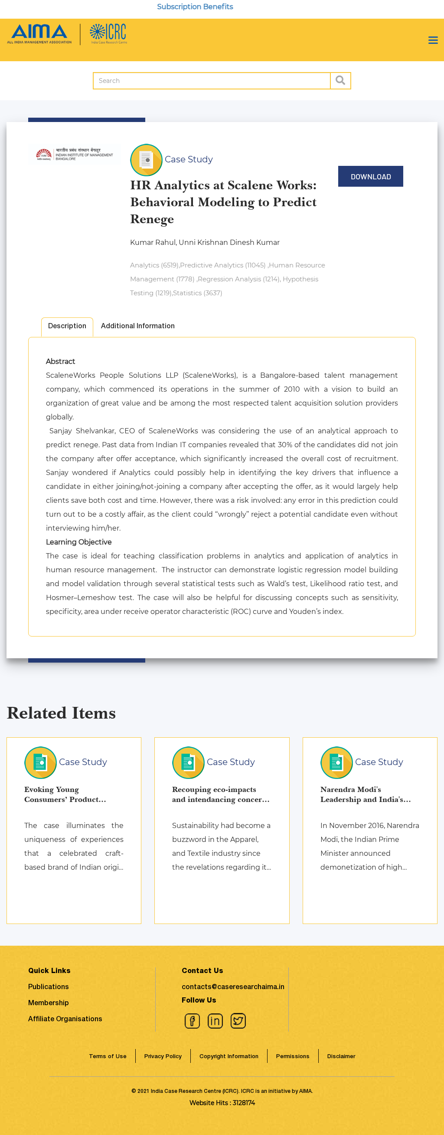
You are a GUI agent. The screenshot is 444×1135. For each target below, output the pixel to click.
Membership (48, 1003)
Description (67, 326)
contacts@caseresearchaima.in (233, 987)
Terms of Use (108, 1057)
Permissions (293, 1057)
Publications (48, 987)
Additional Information (138, 326)
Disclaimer (341, 1057)
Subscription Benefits (180, 7)
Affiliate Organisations (65, 1019)
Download (371, 176)
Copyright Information (228, 1057)
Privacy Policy (163, 1057)
